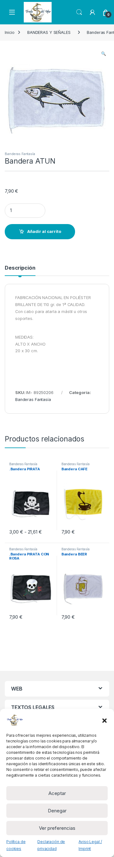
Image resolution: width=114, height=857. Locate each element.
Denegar (57, 811)
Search (79, 12)
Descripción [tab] (20, 268)
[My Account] (92, 12)
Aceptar (57, 793)
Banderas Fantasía (20, 154)
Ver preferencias (57, 828)
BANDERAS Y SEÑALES (49, 32)
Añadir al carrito (44, 231)
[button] (104, 720)
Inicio (10, 32)
